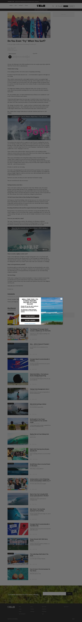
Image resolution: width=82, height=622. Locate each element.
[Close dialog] (61, 299)
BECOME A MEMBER (30, 320)
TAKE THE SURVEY (30, 316)
